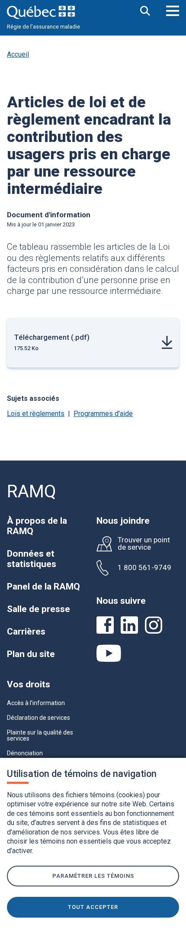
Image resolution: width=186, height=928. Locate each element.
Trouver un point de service (144, 543)
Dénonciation (25, 753)
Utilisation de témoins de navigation (82, 773)
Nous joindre (123, 521)
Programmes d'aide (103, 413)
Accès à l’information (36, 702)
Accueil (18, 54)
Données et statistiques (31, 558)
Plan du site (31, 654)
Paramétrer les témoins (93, 876)
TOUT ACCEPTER (93, 907)
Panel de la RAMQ (43, 586)
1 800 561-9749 (144, 567)
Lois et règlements (35, 413)
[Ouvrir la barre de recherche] (145, 11)
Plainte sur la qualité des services (40, 735)
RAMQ (31, 491)
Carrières (26, 631)
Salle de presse (38, 609)
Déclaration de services (38, 717)
